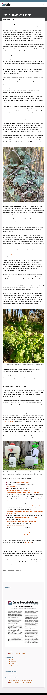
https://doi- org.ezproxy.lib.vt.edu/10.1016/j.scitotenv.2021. (21, 501)
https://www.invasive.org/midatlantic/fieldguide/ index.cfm (21, 521)
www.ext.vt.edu (28, 542)
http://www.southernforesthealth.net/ (16, 525)
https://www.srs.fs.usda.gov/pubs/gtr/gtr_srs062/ (25, 517)
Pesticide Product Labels (9, 421)
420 (10, 9)
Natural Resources (13, 663)
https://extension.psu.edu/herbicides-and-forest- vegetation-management (25, 505)
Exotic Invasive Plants (18, 9)
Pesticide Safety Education (15, 665)
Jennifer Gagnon (13, 674)
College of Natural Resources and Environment (20, 682)
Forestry (11, 659)
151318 (37, 501)
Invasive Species (13, 661)
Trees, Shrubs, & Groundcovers (16, 668)
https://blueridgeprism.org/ (23, 482)
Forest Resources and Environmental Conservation (21, 680)
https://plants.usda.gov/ (25, 532)
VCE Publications (5, 9)
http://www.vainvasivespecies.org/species (29, 536)
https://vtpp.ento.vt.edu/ (29, 534)
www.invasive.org (35, 507)
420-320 (12, 9)
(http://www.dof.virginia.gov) (9, 254)
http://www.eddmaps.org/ (13, 486)
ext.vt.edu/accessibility (8, 566)
